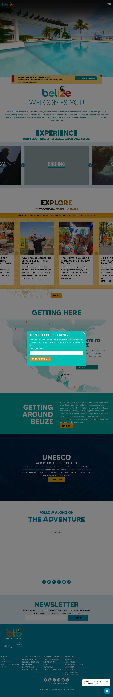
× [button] (84, 333)
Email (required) (37, 349)
